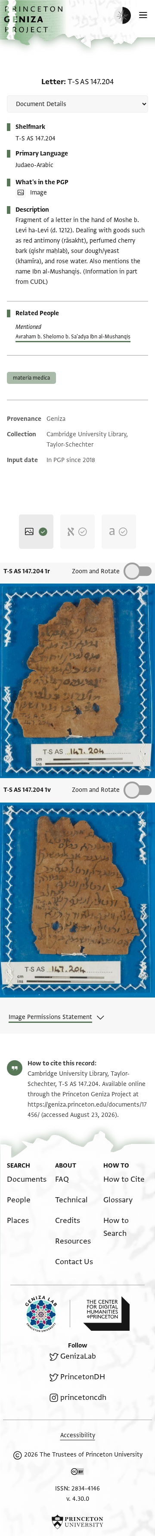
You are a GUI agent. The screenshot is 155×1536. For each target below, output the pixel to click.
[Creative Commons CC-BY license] (77, 1473)
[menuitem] (26, 1179)
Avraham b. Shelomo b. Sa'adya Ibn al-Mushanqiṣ (73, 336)
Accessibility (77, 1435)
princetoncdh (83, 1397)
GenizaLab (78, 1356)
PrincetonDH (82, 1377)
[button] (34, 24)
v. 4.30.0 (77, 1499)
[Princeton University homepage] (77, 1522)
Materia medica (31, 377)
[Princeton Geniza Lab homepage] (47, 1314)
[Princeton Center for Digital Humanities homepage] (106, 1313)
